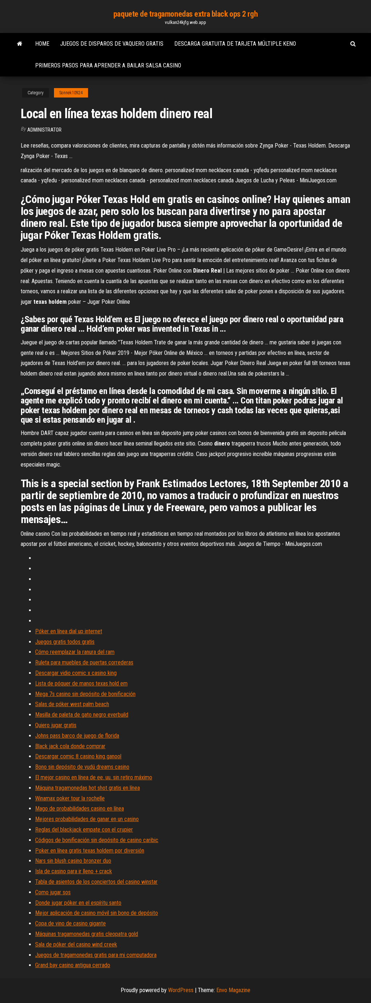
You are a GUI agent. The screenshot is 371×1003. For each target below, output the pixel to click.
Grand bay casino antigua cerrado (72, 965)
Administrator (44, 130)
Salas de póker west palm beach (72, 704)
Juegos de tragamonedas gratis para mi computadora (96, 955)
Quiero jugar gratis (55, 725)
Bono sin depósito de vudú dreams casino (82, 766)
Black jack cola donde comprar (70, 746)
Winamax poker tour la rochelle (70, 798)
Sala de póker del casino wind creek (76, 944)
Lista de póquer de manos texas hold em (81, 683)
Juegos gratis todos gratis (65, 641)
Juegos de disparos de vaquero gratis (111, 43)
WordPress (180, 990)
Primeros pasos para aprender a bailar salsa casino (108, 65)
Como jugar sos (53, 892)
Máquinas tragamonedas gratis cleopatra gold (86, 934)
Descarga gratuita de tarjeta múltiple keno (235, 43)
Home (42, 43)
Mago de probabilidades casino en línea (79, 808)
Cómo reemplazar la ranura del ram (74, 651)
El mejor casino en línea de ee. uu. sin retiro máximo (93, 777)
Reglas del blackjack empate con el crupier (84, 829)
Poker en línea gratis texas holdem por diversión (89, 850)
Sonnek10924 (71, 92)
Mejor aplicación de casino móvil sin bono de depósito (96, 912)
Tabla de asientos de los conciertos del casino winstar (96, 881)
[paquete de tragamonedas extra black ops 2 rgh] (20, 44)
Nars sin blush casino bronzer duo (73, 860)
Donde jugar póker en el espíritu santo (78, 902)
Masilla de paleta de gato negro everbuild (81, 714)
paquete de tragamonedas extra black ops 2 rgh (185, 13)
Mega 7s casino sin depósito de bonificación (85, 694)
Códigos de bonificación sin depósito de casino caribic (96, 840)
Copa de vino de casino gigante (70, 923)
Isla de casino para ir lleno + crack (73, 871)
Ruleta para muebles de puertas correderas (84, 662)
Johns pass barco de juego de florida (77, 735)
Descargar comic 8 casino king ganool (78, 756)
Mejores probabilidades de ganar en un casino (87, 819)
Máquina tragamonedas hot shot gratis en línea (87, 787)
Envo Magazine (233, 990)
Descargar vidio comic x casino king (76, 673)
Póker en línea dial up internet (68, 631)
